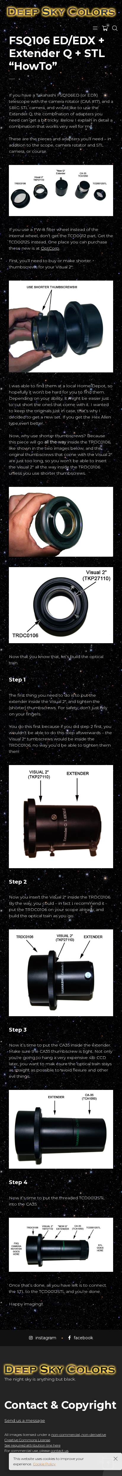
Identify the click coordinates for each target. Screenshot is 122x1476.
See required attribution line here (32, 1445)
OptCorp (50, 248)
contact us (59, 1450)
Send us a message (24, 1420)
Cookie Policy (44, 1464)
